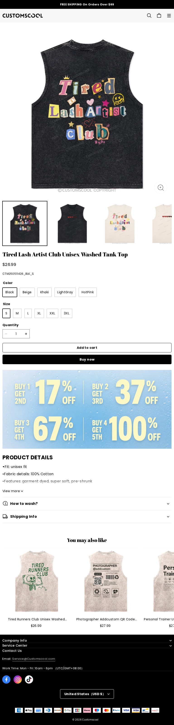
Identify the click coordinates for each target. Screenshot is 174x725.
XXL (52, 313)
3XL (66, 313)
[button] (169, 15)
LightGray (65, 292)
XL (39, 313)
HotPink (88, 292)
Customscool (90, 719)
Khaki (44, 292)
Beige (27, 292)
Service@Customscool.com (33, 659)
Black (9, 292)
